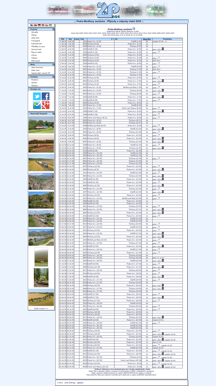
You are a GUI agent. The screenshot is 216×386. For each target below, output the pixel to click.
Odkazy (34, 58)
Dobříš (133, 41)
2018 (113, 33)
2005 (172, 33)
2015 (127, 33)
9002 (84, 78)
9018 (84, 273)
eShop (34, 55)
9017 (84, 270)
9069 (84, 289)
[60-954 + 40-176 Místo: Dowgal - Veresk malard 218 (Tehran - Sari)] (41, 189)
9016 (84, 253)
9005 (84, 132)
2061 (84, 233)
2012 (141, 33)
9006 (84, 103)
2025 (81, 33)
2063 (84, 260)
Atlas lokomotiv (37, 67)
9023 (84, 337)
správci (80, 383)
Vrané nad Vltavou (129, 108)
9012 (84, 195)
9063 (84, 176)
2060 (84, 201)
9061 (84, 161)
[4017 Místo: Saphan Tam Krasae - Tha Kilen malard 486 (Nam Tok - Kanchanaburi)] (41, 207)
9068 (84, 285)
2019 (109, 33)
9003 (84, 90)
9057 (84, 142)
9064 (84, 237)
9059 (84, 148)
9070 (84, 312)
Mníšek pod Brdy (129, 87)
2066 (84, 297)
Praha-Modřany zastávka (120, 29)
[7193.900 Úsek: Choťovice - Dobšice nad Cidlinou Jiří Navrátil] (41, 170)
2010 (149, 33)
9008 (84, 135)
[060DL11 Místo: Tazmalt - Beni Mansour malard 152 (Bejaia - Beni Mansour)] (41, 244)
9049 (84, 46)
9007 (84, 158)
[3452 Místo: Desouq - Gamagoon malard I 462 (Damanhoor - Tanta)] (41, 226)
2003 (84, 66)
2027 (84, 348)
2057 (84, 192)
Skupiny (34, 85)
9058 (84, 169)
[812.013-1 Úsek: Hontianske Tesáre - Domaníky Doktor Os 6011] (41, 265)
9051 (84, 69)
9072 (84, 334)
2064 (84, 277)
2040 (84, 118)
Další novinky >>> (41, 308)
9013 (84, 224)
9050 (84, 55)
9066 (84, 267)
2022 (95, 33)
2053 (84, 129)
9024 (84, 342)
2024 (86, 33)
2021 (100, 33)
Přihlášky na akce (38, 46)
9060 (84, 185)
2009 (154, 33)
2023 (90, 33)
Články (34, 35)
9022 (84, 331)
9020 (84, 300)
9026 (84, 363)
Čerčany (90, 44)
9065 (84, 209)
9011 (85, 206)
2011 (145, 33)
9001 (84, 72)
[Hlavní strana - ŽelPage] (108, 17)
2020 (104, 33)
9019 (84, 282)
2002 (84, 63)
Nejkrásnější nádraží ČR (40, 73)
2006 (168, 33)
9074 (84, 354)
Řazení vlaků (36, 52)
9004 (84, 84)
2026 (84, 351)
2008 (159, 33)
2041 (84, 108)
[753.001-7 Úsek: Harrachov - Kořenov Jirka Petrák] (41, 286)
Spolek (34, 83)
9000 (84, 58)
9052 (84, 81)
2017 (118, 33)
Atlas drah (35, 38)
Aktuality (34, 32)
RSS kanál (35, 61)
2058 (84, 179)
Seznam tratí (36, 49)
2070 (84, 339)
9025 (84, 357)
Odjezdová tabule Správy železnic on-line (123, 31)
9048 (84, 44)
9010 (84, 166)
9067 (84, 255)
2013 (136, 33)
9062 (84, 213)
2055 (84, 153)
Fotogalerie (35, 41)
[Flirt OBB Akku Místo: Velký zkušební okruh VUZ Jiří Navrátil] (41, 151)
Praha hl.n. (91, 41)
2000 (84, 49)
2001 (84, 41)
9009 (84, 189)
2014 (131, 33)
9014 (84, 230)
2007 (163, 33)
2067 (84, 325)
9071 (84, 317)
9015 (84, 243)
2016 (122, 33)
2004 (84, 97)
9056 (84, 138)
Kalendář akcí (36, 44)
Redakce (34, 80)
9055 (84, 120)
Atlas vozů (35, 70)
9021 (84, 306)
